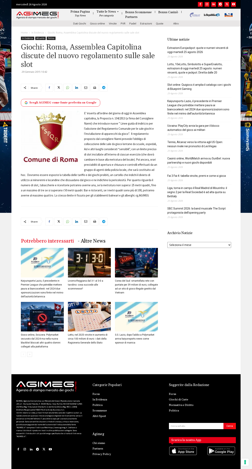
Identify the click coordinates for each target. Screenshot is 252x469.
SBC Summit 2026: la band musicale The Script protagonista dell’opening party (196, 210)
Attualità (40, 38)
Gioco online (97, 23)
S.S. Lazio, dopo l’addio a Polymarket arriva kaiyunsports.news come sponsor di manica (134, 338)
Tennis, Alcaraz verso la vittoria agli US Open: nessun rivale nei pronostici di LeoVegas (195, 144)
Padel (132, 23)
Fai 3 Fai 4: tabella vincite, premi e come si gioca (196, 175)
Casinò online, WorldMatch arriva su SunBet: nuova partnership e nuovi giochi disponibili (198, 160)
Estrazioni (146, 23)
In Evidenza (38, 32)
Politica (51, 38)
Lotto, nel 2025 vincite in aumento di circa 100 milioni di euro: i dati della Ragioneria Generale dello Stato (87, 338)
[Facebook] (200, 4)
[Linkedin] (213, 4)
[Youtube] (233, 4)
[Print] (94, 88)
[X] (226, 4)
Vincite (113, 23)
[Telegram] (220, 4)
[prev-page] (23, 354)
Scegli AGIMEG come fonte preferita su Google (62, 102)
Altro (176, 23)
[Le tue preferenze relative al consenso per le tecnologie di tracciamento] (245, 462)
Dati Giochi (79, 23)
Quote (159, 23)
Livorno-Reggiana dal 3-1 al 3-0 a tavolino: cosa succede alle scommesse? (85, 284)
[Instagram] (207, 4)
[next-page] (29, 354)
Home (24, 32)
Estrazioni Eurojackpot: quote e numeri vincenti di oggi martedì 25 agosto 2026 (197, 50)
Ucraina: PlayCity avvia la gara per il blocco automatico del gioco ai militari (193, 127)
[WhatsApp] (67, 88)
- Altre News (92, 241)
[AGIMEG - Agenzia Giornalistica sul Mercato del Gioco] (37, 15)
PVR (123, 23)
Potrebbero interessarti (47, 241)
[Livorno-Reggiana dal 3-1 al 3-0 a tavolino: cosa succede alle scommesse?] (89, 262)
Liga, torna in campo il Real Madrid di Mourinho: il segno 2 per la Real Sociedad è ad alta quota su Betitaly (197, 192)
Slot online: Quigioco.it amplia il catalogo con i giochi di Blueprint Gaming (199, 86)
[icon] (183, 454)
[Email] (85, 88)
